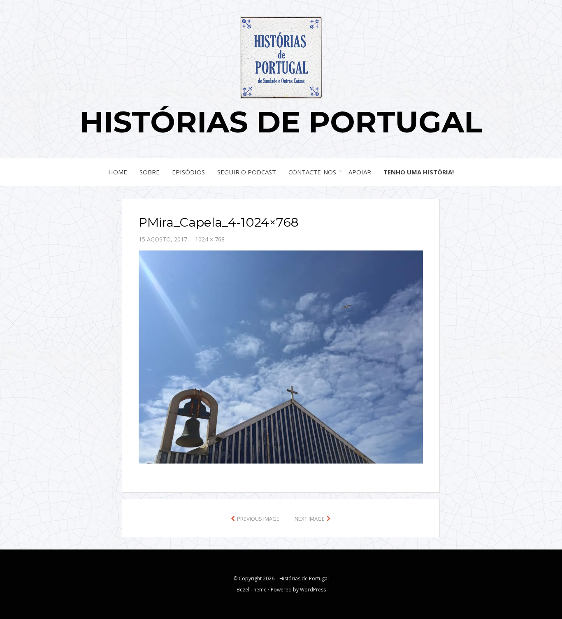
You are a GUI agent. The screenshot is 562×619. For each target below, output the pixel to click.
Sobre (149, 172)
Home (117, 172)
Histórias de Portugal (281, 122)
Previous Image (258, 518)
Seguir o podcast (246, 172)
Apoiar (359, 172)
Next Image (310, 518)
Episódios (188, 172)
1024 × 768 (210, 239)
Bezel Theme (252, 589)
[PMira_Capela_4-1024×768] (281, 356)
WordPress (313, 589)
